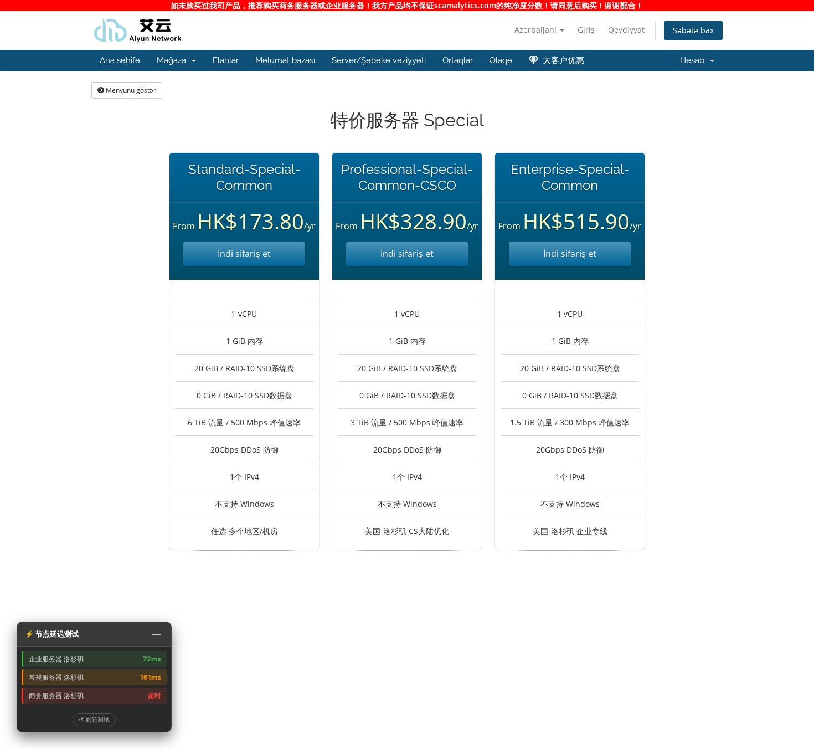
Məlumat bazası (285, 60)
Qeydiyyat (626, 29)
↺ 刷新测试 (94, 719)
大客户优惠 (561, 60)
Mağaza (173, 60)
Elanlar (226, 60)
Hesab (694, 60)
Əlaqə (501, 60)
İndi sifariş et (244, 254)
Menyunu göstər (130, 90)
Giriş (586, 29)
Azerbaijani (536, 29)
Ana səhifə (120, 60)
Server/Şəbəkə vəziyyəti (379, 60)
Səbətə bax (693, 30)
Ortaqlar (457, 60)
